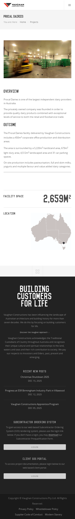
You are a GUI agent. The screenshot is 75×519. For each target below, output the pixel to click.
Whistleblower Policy (47, 509)
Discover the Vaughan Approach (34, 332)
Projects (34, 22)
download (53, 434)
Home (23, 22)
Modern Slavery (53, 514)
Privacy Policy (26, 509)
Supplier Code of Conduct (29, 514)
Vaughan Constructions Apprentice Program (35, 404)
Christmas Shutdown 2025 (35, 377)
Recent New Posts (34, 371)
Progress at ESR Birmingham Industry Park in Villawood (35, 390)
